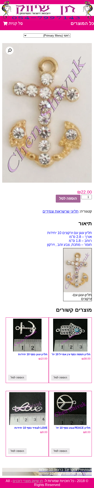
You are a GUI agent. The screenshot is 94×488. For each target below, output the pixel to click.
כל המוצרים (82, 23)
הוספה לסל (68, 198)
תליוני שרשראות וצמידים (60, 211)
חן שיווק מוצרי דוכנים (28, 481)
